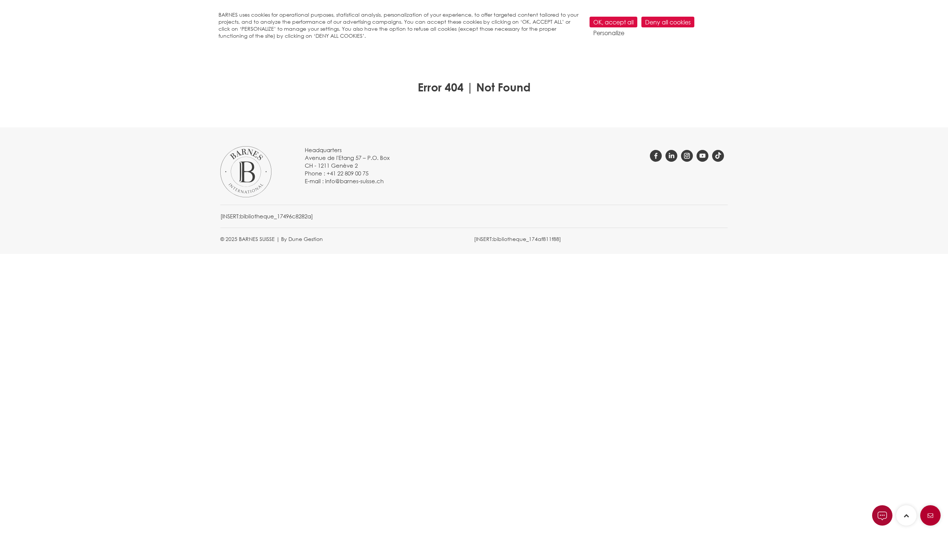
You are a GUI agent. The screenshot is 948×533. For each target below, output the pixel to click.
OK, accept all (613, 22)
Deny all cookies (668, 22)
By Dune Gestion (302, 238)
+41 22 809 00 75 (347, 173)
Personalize (608, 33)
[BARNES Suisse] (245, 171)
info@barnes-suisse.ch (354, 181)
